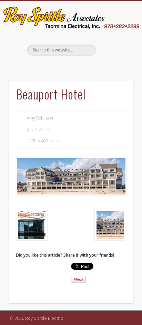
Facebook (69, 67)
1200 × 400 (37, 141)
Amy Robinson (40, 118)
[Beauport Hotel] (71, 176)
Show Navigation (115, 62)
